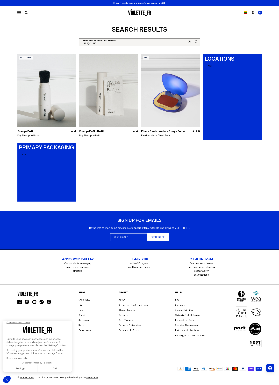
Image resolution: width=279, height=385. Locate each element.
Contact (180, 305)
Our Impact (126, 320)
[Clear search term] (189, 41)
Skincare (84, 320)
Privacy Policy (129, 330)
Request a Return (186, 320)
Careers (123, 315)
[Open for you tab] (270, 368)
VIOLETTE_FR (27, 377)
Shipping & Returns (187, 315)
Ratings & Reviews (187, 330)
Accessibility (184, 310)
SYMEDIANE (92, 377)
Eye (81, 310)
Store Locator (128, 310)
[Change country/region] (245, 12)
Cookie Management (187, 325)
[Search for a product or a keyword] (26, 12)
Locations (220, 59)
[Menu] (19, 12)
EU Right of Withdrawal (191, 335)
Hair (81, 325)
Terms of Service (130, 325)
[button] (260, 12)
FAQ (177, 300)
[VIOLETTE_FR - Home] (139, 12)
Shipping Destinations (133, 305)
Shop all (84, 300)
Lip (81, 305)
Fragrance (85, 330)
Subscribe (158, 237)
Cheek (82, 315)
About (122, 300)
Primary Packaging (46, 147)
